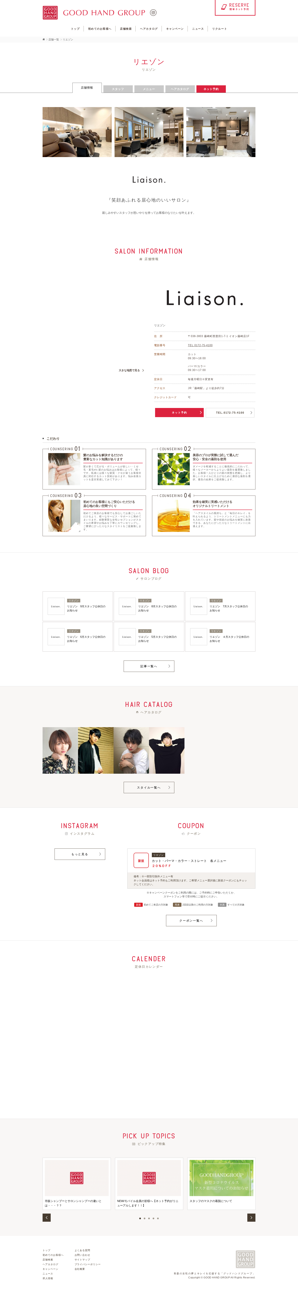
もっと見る (79, 854)
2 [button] (144, 1218)
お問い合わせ (82, 1255)
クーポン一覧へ (191, 920)
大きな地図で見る (129, 370)
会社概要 (80, 1269)
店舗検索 (126, 28)
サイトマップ (82, 1259)
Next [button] (251, 1218)
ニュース (198, 28)
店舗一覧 (53, 39)
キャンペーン (175, 28)
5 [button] (158, 1218)
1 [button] (140, 1218)
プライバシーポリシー (88, 1264)
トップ (75, 28)
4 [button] (153, 1218)
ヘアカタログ (149, 28)
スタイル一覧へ (149, 787)
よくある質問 (82, 1250)
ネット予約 (179, 412)
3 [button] (149, 1218)
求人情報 (48, 1278)
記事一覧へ (149, 666)
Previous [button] (47, 1218)
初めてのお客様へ (100, 28)
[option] (77, 1184)
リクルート (219, 28)
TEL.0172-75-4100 (200, 345)
